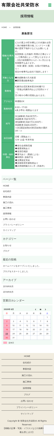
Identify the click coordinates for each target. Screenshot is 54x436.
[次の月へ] (47, 309)
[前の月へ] (33, 309)
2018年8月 (8, 286)
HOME (4, 27)
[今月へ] (40, 309)
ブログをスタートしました (15, 271)
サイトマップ (9, 230)
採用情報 (7, 213)
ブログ (6, 251)
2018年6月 (8, 292)
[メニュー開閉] (49, 5)
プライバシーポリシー (13, 224)
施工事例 (7, 208)
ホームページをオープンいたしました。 (22, 266)
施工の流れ (8, 202)
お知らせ (7, 245)
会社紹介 (7, 191)
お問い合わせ (9, 219)
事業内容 (7, 197)
